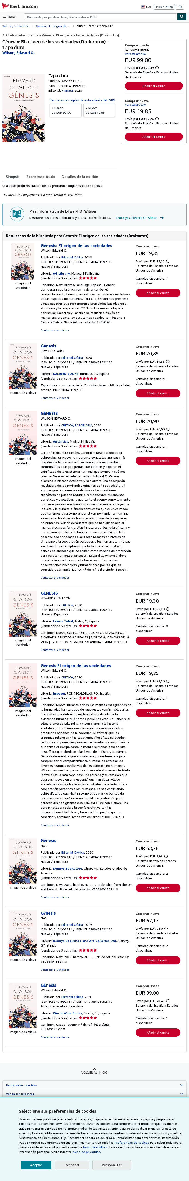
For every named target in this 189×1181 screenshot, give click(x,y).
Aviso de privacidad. (87, 1152)
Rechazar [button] (72, 1165)
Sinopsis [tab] (13, 176)
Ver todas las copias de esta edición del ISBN (82, 100)
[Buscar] (181, 16)
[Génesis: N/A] (23, 883)
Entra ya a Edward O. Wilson (136, 218)
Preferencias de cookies (132, 1142)
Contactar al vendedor (55, 330)
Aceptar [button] (36, 1165)
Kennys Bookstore (67, 868)
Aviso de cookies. (95, 1147)
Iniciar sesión (164, 7)
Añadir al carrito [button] (153, 86)
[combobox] (100, 16)
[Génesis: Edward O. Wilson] (23, 388)
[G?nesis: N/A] (23, 955)
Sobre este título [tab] (41, 176)
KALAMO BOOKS (66, 374)
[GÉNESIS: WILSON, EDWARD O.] (23, 454)
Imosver (59, 693)
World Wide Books (67, 1013)
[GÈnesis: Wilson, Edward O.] (23, 1027)
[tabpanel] (59, 190)
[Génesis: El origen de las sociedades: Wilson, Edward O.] (22, 279)
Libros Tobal (63, 621)
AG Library (61, 273)
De (61, 110)
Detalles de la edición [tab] (80, 176)
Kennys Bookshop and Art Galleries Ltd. (85, 941)
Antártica (60, 441)
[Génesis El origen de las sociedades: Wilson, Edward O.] (23, 706)
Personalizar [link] (112, 1165)
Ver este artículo (135, 53)
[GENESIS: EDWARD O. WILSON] (23, 635)
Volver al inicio (94, 1072)
